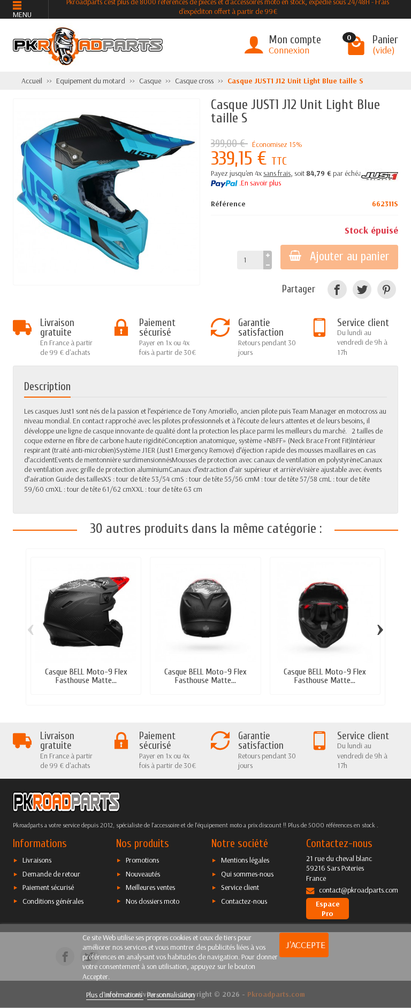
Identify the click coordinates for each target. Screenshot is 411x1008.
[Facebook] (337, 289)
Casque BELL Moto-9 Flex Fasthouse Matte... (86, 675)
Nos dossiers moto (152, 901)
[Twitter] (362, 289)
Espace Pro (328, 908)
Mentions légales (245, 860)
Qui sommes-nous (247, 874)
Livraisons (36, 860)
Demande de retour (51, 874)
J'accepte (305, 945)
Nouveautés (143, 874)
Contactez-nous (244, 901)
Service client (240, 887)
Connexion (289, 50)
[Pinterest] (386, 289)
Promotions (142, 860)
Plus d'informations (114, 994)
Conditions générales (52, 901)
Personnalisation (171, 994)
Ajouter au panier (350, 256)
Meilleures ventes (150, 887)
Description (47, 386)
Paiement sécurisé (48, 887)
